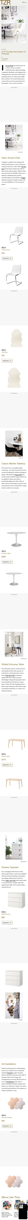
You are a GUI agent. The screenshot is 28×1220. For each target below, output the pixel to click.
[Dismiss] (25, 1205)
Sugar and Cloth (10, 880)
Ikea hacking (9, 66)
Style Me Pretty (10, 675)
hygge (23, 177)
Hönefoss (10, 1073)
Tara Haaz (5, 58)
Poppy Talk (18, 474)
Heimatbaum (10, 1081)
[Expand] (20, 1205)
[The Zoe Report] (5, 2)
